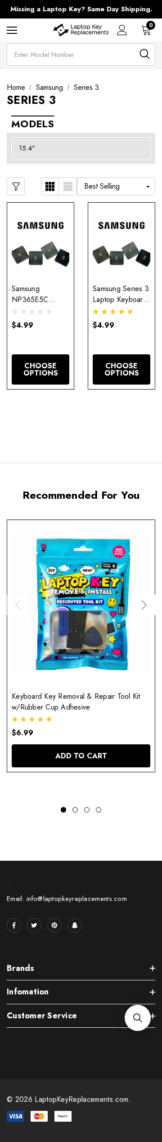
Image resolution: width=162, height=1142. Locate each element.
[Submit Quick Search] (144, 54)
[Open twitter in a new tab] (34, 925)
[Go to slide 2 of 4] (75, 809)
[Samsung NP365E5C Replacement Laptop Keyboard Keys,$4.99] (40, 241)
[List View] (68, 186)
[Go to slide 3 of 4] (87, 809)
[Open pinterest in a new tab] (54, 925)
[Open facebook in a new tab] (14, 925)
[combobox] (81, 54)
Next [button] (144, 605)
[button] (138, 1018)
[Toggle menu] (12, 30)
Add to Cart (81, 756)
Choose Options (40, 369)
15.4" (27, 148)
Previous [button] (18, 605)
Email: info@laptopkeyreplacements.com (67, 899)
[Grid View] (50, 186)
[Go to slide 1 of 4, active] (63, 809)
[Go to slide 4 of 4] (98, 809)
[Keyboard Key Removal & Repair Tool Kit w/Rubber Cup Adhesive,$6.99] (81, 603)
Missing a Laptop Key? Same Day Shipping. (81, 9)
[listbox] (116, 186)
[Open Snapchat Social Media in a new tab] (75, 925)
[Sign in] (122, 30)
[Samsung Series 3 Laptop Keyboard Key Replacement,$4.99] (121, 241)
